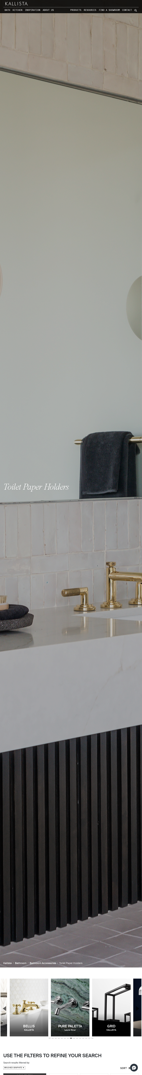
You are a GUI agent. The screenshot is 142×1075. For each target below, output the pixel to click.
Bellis (29, 1028)
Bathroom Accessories (43, 963)
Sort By (127, 1068)
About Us (48, 10)
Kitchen (17, 10)
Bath (7, 10)
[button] (134, 1068)
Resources (90, 10)
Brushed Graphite (13, 1068)
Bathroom (20, 963)
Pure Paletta (70, 1028)
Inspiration (32, 10)
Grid (111, 1028)
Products (75, 10)
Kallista (7, 963)
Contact (127, 10)
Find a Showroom (109, 10)
